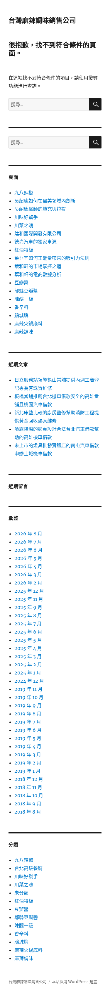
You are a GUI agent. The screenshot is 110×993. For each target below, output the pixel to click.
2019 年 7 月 (27, 722)
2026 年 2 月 (28, 583)
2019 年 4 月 (27, 746)
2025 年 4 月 (28, 648)
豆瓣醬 (21, 283)
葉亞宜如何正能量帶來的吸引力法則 (51, 258)
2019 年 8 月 (27, 714)
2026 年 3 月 (28, 574)
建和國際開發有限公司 (37, 233)
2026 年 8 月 (28, 534)
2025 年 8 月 (28, 615)
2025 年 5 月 (28, 640)
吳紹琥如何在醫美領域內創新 (44, 201)
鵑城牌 (21, 315)
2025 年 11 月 (28, 599)
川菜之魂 (23, 225)
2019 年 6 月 (28, 730)
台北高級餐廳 (28, 868)
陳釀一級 (23, 299)
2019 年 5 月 (27, 738)
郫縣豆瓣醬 (26, 291)
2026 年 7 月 (28, 542)
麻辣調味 (23, 332)
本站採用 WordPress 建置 (74, 981)
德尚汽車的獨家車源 (35, 242)
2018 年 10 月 (28, 795)
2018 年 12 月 (28, 779)
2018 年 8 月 (27, 812)
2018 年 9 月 (27, 804)
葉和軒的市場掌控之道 (37, 266)
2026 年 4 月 (28, 566)
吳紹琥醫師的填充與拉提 (40, 209)
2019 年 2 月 (27, 763)
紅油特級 (23, 250)
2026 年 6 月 (28, 550)
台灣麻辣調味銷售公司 (42, 20)
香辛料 (21, 307)
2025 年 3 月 (28, 656)
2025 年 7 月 (28, 624)
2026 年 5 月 (28, 558)
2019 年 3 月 (27, 754)
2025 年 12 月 (29, 591)
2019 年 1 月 (27, 771)
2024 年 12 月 (29, 681)
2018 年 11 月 (28, 787)
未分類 (21, 893)
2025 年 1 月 (27, 673)
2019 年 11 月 (28, 689)
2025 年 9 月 (28, 607)
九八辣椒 (23, 193)
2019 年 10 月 (28, 697)
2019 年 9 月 (28, 705)
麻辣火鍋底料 (28, 323)
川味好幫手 (26, 217)
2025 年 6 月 (28, 632)
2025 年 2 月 (28, 664)
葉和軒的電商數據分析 (37, 274)
